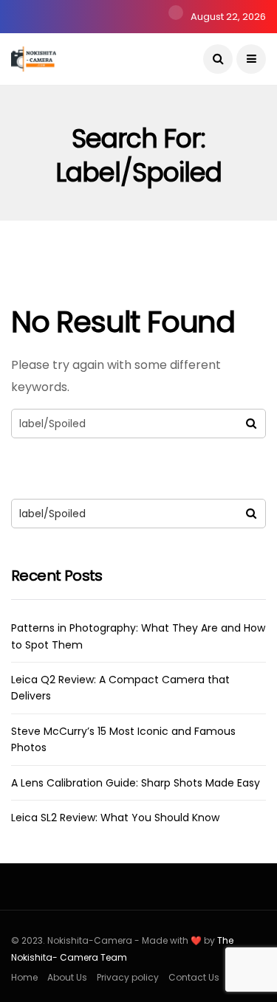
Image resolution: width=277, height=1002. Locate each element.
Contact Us (193, 977)
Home (24, 977)
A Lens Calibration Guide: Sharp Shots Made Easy (135, 782)
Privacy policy (128, 977)
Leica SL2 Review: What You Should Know (115, 817)
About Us (67, 977)
